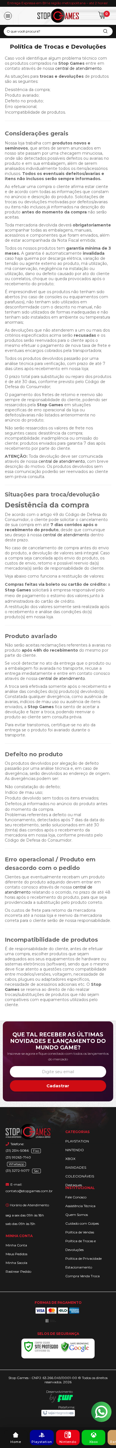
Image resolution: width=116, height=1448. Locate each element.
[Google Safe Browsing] (75, 1346)
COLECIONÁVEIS (79, 1176)
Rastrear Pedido (18, 1271)
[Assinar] (58, 1086)
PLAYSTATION (77, 1141)
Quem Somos (76, 1215)
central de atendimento (78, 68)
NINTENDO (74, 1150)
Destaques (73, 1185)
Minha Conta (16, 1245)
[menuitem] (16, 1437)
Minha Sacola (16, 1263)
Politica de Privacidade (83, 1258)
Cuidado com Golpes (82, 1223)
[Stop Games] (58, 16)
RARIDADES (75, 1167)
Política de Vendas (79, 1232)
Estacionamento (78, 1267)
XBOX (70, 1159)
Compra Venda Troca (82, 1276)
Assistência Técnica (80, 1206)
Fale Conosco (75, 1197)
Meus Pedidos (16, 1254)
